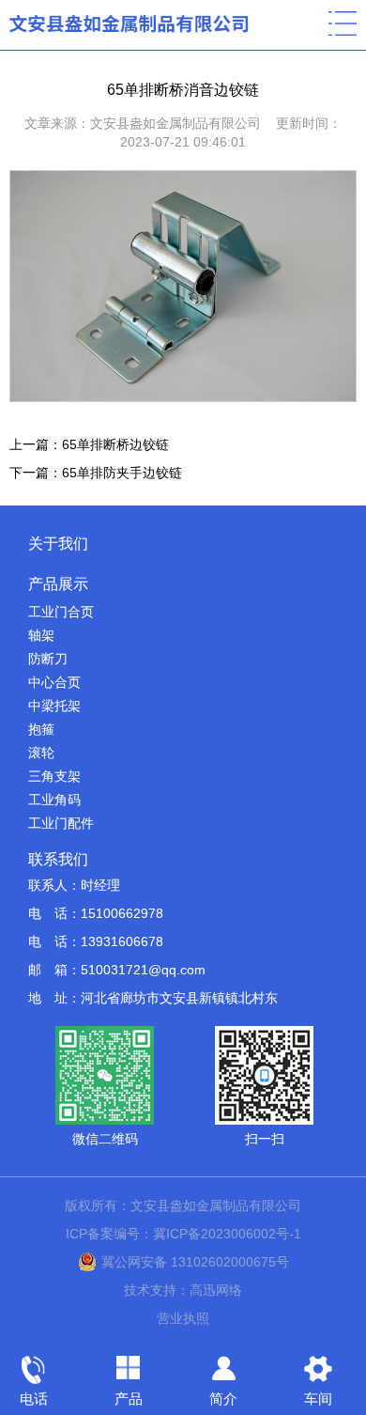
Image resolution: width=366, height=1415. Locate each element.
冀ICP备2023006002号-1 (227, 1233)
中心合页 (54, 682)
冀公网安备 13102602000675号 (195, 1261)
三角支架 (54, 776)
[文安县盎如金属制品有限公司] (130, 23)
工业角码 (54, 799)
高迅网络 (216, 1290)
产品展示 (58, 584)
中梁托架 (54, 705)
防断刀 (48, 658)
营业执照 (183, 1318)
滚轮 (41, 752)
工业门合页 (61, 611)
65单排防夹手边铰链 (122, 472)
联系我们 (58, 859)
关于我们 (58, 544)
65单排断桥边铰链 (115, 444)
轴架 (41, 635)
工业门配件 (61, 823)
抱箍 (41, 729)
